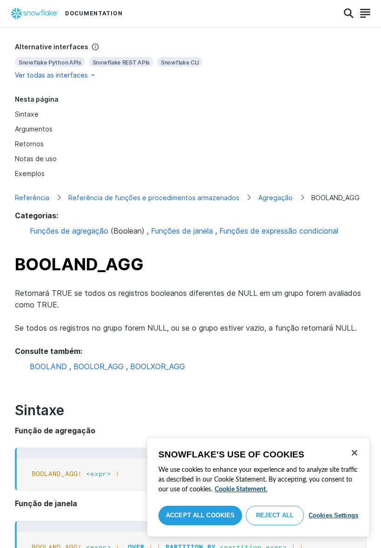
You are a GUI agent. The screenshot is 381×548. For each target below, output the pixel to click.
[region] (258, 487)
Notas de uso (36, 159)
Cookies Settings (333, 515)
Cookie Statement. (241, 489)
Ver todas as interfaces (51, 75)
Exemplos (30, 173)
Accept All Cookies (200, 515)
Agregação (275, 198)
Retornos (29, 144)
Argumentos (34, 129)
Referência (32, 198)
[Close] (354, 453)
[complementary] (190, 61)
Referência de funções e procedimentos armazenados (153, 198)
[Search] (348, 13)
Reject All (275, 515)
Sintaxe (27, 114)
